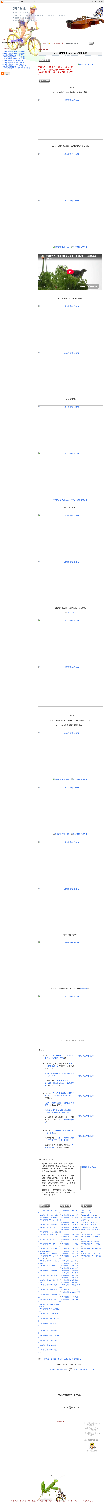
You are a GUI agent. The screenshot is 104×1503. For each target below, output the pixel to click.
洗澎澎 (60, 1359)
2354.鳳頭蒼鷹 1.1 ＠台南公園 (70, 1215)
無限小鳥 (67, 1359)
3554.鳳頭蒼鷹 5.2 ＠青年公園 (48, 1215)
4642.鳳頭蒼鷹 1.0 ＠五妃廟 (69, 1282)
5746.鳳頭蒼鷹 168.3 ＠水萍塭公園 (70, 53)
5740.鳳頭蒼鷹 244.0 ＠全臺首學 (12, 60)
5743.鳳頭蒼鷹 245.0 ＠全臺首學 (12, 55)
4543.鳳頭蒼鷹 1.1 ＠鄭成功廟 (70, 1280)
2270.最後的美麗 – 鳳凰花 (89, 1225)
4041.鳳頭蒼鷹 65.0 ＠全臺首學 (91, 1241)
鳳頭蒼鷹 (75, 1359)
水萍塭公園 (48, 1359)
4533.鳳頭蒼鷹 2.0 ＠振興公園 (48, 1225)
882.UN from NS (87, 1213)
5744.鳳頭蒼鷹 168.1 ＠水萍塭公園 (13, 53)
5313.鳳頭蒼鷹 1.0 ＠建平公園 (70, 1297)
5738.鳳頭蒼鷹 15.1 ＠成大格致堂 (13, 64)
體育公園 (71, 613)
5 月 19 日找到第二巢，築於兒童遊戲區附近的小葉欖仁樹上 (59, 1083)
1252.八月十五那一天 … (89, 1215)
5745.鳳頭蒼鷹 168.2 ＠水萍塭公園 (13, 51)
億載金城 (83, 989)
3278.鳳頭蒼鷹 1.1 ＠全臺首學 (70, 1237)
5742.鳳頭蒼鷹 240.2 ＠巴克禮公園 (13, 57)
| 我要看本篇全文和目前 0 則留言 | (58, 1370)
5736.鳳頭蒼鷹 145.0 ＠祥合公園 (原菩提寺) (16, 68)
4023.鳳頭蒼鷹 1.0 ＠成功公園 (70, 1265)
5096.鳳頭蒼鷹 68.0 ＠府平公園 (91, 1253)
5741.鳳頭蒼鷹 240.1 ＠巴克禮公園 (13, 59)
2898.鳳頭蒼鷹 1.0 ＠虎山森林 (70, 1222)
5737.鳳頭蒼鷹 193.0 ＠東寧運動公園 (14, 66)
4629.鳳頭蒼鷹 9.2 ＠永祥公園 (48, 1232)
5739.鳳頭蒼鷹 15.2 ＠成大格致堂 (13, 62)
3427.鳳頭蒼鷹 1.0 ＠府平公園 (70, 1251)
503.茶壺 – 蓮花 (86, 1210)
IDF (81, 1359)
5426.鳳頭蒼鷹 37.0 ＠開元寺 (48, 1253)
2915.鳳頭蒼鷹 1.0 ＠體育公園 (70, 1225)
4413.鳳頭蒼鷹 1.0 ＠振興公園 (70, 1277)
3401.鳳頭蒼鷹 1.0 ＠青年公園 (70, 1249)
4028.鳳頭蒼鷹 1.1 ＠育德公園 (70, 1268)
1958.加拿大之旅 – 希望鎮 (89, 1222)
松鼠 (55, 1359)
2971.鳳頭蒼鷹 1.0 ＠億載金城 (70, 1227)
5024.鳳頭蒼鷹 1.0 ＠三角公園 (70, 1290)
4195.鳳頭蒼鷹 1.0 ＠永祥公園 (70, 1273)
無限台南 (19, 8)
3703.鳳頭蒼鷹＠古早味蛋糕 (69, 1261)
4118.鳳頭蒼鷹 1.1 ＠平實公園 (70, 1270)
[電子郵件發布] (70, 1374)
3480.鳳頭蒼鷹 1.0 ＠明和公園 (70, 1253)
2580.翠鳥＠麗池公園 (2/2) (90, 1227)
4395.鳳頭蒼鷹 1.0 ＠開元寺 (69, 1275)
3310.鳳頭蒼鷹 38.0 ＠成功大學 (91, 1234)
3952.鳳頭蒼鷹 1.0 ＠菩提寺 (69, 1263)
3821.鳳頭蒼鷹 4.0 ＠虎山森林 (48, 1217)
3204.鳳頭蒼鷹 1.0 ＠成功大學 (70, 1234)
